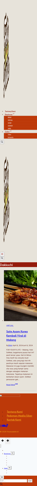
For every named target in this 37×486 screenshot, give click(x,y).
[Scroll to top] (2, 441)
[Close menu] (0, 446)
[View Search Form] (2, 142)
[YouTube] (3, 426)
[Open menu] (2, 254)
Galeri (6, 468)
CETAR (9, 123)
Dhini (10, 345)
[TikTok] (6, 426)
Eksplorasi (7, 454)
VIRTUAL (10, 120)
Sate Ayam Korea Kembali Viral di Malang (17, 335)
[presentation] (20, 296)
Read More (12, 385)
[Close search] (2, 477)
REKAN (9, 117)
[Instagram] (1, 426)
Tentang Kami (15, 411)
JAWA (10, 465)
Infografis (10, 137)
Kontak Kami (14, 419)
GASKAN (10, 125)
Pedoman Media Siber (19, 415)
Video (9, 134)
